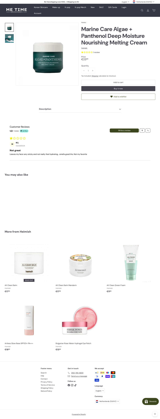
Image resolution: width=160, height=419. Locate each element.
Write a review (124, 130)
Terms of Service (48, 385)
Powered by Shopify (79, 414)
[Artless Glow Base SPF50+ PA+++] (29, 324)
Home (83, 23)
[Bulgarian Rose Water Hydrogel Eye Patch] (80, 324)
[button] (87, 52)
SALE (101, 7)
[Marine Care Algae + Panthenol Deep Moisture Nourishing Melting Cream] (16, 201)
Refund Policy (46, 391)
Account (37, 13)
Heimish (25, 231)
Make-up (56, 7)
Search (44, 373)
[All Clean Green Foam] (131, 266)
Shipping (95, 76)
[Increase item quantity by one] (92, 70)
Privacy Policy (46, 382)
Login (124, 7)
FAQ (42, 376)
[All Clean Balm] (29, 266)
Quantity (85, 66)
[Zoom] (47, 54)
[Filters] (142, 130)
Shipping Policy (47, 388)
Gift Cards (112, 7)
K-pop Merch (80, 7)
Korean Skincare (41, 7)
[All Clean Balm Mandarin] (80, 266)
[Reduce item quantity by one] (83, 70)
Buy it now (118, 88)
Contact (44, 379)
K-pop (67, 7)
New (93, 7)
